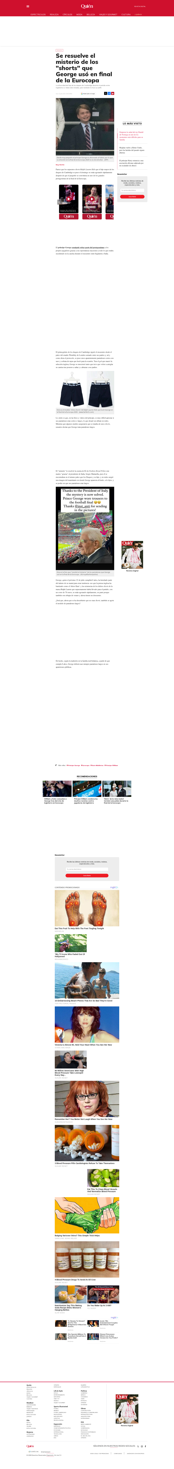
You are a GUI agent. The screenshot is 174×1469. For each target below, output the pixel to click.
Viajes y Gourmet (32, 1397)
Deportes (57, 1397)
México (83, 1395)
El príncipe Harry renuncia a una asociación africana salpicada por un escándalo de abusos (131, 163)
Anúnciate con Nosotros (135, 1453)
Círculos (67, 14)
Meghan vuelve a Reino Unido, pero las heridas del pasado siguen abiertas (131, 150)
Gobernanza (85, 1428)
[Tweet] (105, 93)
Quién (29, 1385)
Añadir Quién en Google (89, 93)
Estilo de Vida (31, 1414)
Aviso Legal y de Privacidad (99, 1453)
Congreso (84, 1397)
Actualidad (31, 1434)
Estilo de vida (31, 1428)
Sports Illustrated (61, 1406)
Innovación (85, 1434)
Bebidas (29, 1407)
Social (83, 1426)
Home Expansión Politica (62, 1428)
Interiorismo (85, 1418)
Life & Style (58, 1391)
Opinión (56, 1385)
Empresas (57, 1426)
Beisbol (56, 1410)
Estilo (56, 1393)
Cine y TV (56, 1398)
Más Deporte (58, 1416)
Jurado (29, 1416)
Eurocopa (85, 765)
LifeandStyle (85, 1387)
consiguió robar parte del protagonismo (88, 247)
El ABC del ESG (85, 1436)
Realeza (54, 14)
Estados (84, 1400)
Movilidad (84, 1430)
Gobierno (84, 1393)
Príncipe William (112, 765)
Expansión (58, 1424)
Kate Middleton (97, 765)
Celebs (29, 1426)
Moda (79, 14)
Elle (28, 1420)
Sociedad (84, 1404)
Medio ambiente (86, 1424)
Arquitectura (85, 1416)
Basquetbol (58, 1414)
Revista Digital (140, 6)
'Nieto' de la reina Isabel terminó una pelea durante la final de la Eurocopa (116, 801)
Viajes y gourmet (108, 14)
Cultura (126, 14)
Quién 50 (139, 14)
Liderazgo (30, 1436)
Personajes (30, 1410)
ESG (55, 1437)
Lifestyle (57, 1418)
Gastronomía (31, 1405)
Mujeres (30, 1432)
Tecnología (58, 1434)
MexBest (30, 1403)
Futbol (56, 1408)
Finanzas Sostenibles (88, 1432)
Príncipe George (74, 765)
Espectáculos (38, 14)
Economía (57, 1430)
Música (56, 1400)
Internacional (59, 1432)
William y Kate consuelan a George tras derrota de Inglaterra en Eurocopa (55, 801)
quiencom (143, 1446)
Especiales (57, 1387)
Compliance (118, 1453)
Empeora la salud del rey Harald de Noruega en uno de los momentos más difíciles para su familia (131, 136)
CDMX (82, 1398)
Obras (56, 1436)
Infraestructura (87, 1414)
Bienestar (30, 1412)
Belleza (91, 14)
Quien (138, 1446)
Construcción (86, 1410)
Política (84, 1391)
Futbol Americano (60, 1412)
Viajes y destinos (32, 1408)
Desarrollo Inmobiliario (89, 1412)
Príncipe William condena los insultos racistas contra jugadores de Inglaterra (86, 801)
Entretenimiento (59, 1395)
